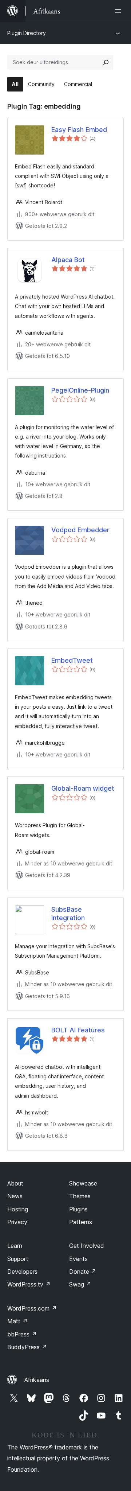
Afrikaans (36, 1379)
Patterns (80, 1222)
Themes (80, 1196)
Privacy (17, 1222)
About (15, 1183)
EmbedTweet (72, 660)
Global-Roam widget (82, 788)
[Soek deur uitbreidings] (106, 62)
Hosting (17, 1209)
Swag (80, 1284)
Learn (14, 1245)
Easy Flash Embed (79, 129)
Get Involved (86, 1245)
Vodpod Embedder (80, 530)
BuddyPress (27, 1347)
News (15, 1196)
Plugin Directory (26, 33)
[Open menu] (119, 11)
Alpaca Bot (68, 260)
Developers (22, 1271)
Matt (17, 1321)
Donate (82, 1271)
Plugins (78, 1209)
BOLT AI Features (78, 1030)
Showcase (83, 1183)
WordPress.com (32, 1308)
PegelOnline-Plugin (80, 390)
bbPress (22, 1334)
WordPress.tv (29, 1284)
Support (17, 1258)
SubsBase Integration (68, 914)
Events (78, 1258)
